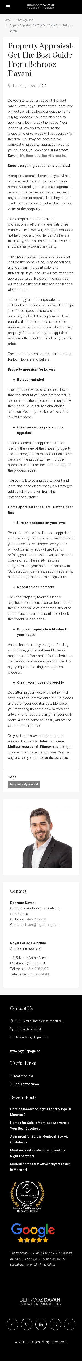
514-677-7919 (36, 919)
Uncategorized (24, 20)
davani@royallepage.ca (41, 925)
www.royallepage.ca (25, 1051)
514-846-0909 (38, 969)
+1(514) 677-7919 (28, 1029)
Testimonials (23, 1076)
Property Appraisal (24, 784)
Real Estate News (26, 1084)
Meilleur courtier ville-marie (42, 156)
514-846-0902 (40, 974)
